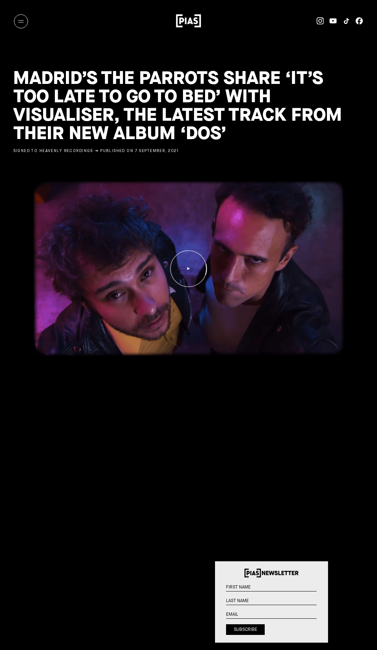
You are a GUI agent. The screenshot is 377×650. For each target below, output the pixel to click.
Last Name (321, 605)
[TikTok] (343, 21)
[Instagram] (317, 21)
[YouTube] (330, 21)
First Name (321, 591)
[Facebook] (356, 21)
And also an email (321, 627)
